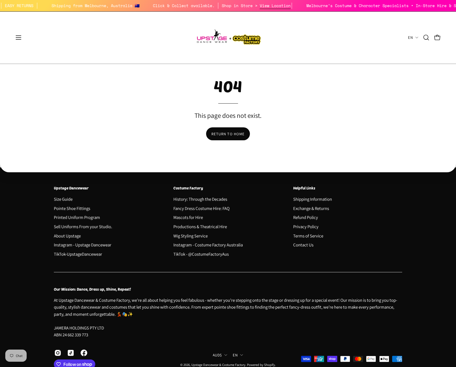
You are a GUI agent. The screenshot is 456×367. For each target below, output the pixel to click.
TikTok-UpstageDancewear (78, 254)
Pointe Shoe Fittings (72, 208)
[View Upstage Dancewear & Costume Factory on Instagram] (57, 353)
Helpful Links (304, 188)
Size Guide (63, 199)
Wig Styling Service (190, 236)
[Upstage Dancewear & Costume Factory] (228, 38)
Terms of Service (308, 236)
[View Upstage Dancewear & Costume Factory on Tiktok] (70, 353)
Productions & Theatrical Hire (200, 226)
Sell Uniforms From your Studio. (83, 226)
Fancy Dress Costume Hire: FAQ (201, 208)
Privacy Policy (306, 226)
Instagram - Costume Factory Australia (208, 245)
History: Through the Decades (200, 199)
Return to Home (228, 133)
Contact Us (303, 245)
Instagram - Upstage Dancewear (82, 245)
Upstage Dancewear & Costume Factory (218, 365)
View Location (280, 5)
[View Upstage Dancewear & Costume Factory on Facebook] (83, 353)
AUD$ (217, 354)
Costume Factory (188, 188)
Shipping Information (312, 199)
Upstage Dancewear (71, 188)
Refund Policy (305, 217)
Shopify (269, 365)
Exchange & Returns (311, 208)
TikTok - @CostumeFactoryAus (201, 254)
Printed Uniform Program (77, 217)
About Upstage (67, 236)
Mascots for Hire (188, 217)
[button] (426, 37)
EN (410, 37)
